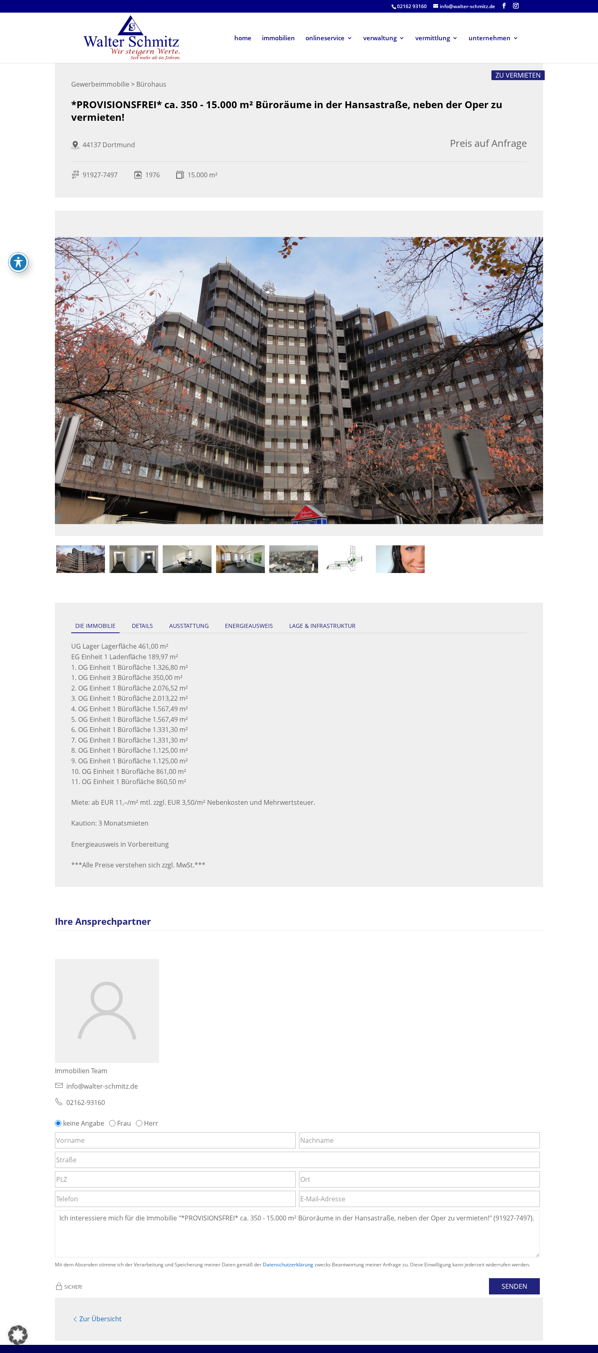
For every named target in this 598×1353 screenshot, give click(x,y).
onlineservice (325, 38)
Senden (514, 1286)
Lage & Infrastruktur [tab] (322, 626)
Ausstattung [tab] (189, 626)
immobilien (278, 38)
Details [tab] (142, 626)
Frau (124, 1123)
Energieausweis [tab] (249, 626)
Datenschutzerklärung (288, 1264)
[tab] (80, 559)
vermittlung (432, 38)
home (242, 38)
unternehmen (490, 38)
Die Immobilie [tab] (95, 626)
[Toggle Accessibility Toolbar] (18, 262)
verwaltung (380, 38)
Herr (151, 1123)
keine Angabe (83, 1123)
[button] (18, 1335)
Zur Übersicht (100, 1318)
